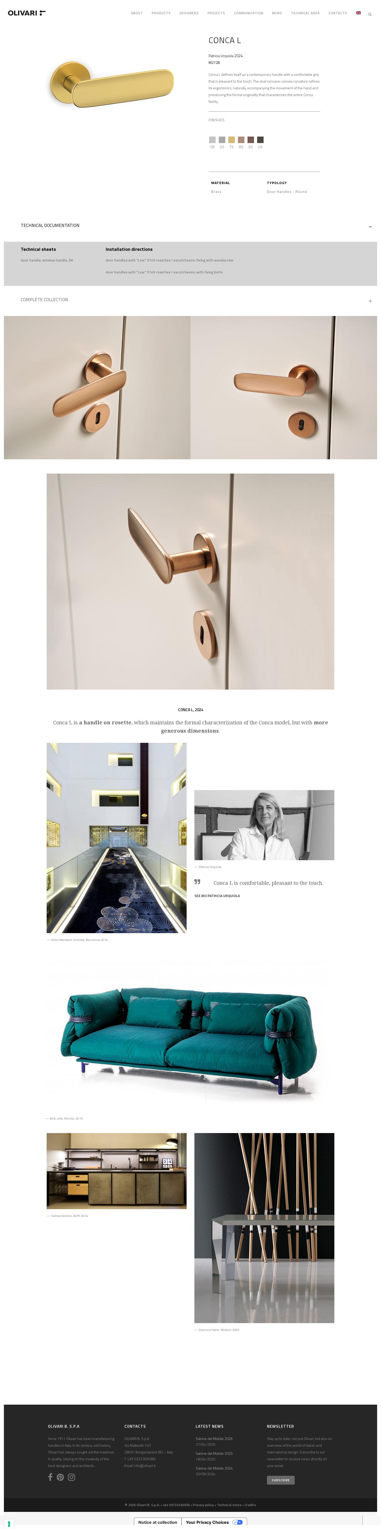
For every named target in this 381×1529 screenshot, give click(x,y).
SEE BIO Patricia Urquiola (217, 895)
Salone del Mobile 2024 (214, 1468)
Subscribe (281, 1480)
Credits (250, 1504)
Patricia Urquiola (221, 55)
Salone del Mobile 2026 (214, 1438)
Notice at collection (157, 1522)
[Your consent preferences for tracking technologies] (9, 1524)
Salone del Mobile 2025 (214, 1453)
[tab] (190, 227)
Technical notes (229, 1504)
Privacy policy (203, 1504)
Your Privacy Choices (207, 1522)
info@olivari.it (145, 1465)
